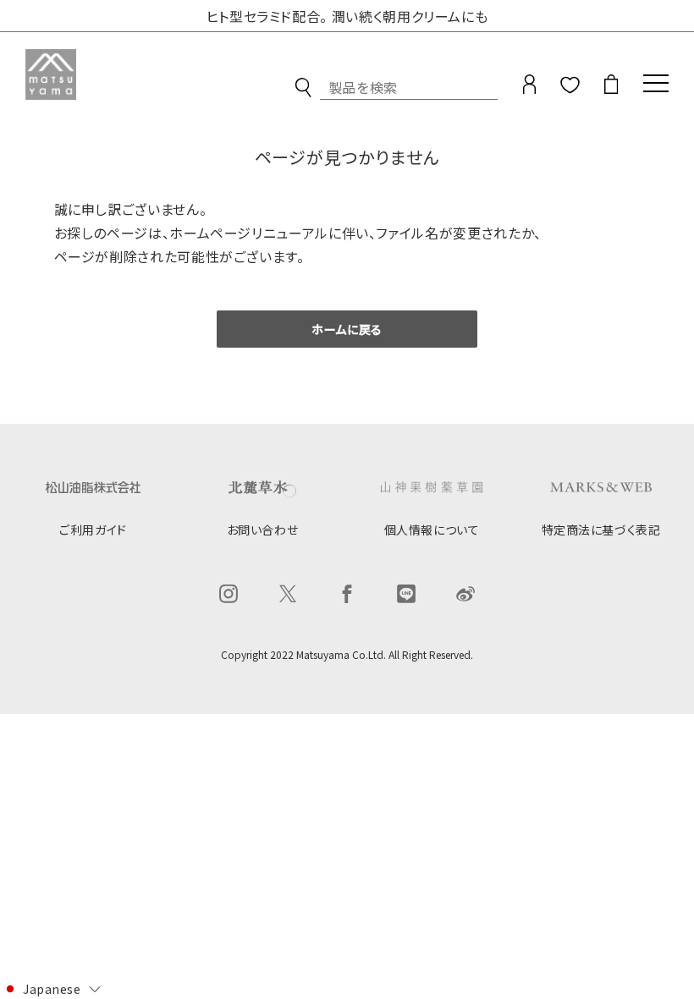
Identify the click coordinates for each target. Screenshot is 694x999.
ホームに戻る (346, 329)
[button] (51, 988)
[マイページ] (529, 88)
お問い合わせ (262, 529)
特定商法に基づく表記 (601, 529)
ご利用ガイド (92, 529)
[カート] (611, 88)
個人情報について (431, 529)
